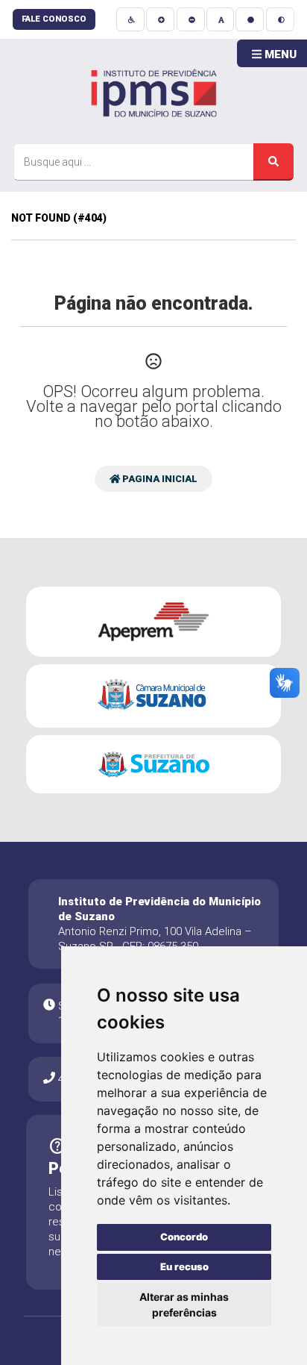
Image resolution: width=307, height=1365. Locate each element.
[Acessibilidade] (130, 19)
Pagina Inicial (158, 478)
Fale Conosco (54, 19)
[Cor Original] (249, 19)
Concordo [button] (184, 1237)
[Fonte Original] (220, 19)
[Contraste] (280, 19)
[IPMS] (153, 91)
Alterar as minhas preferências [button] (184, 1304)
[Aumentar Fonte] (160, 19)
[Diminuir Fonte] (191, 19)
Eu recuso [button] (184, 1266)
